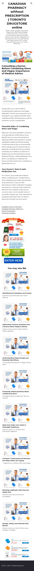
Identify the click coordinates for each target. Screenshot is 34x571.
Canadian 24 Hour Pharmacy (12, 207)
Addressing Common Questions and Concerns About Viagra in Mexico (16, 325)
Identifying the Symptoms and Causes (16, 293)
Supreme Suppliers (8, 213)
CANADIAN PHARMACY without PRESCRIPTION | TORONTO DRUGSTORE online (17, 15)
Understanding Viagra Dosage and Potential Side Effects (15, 359)
